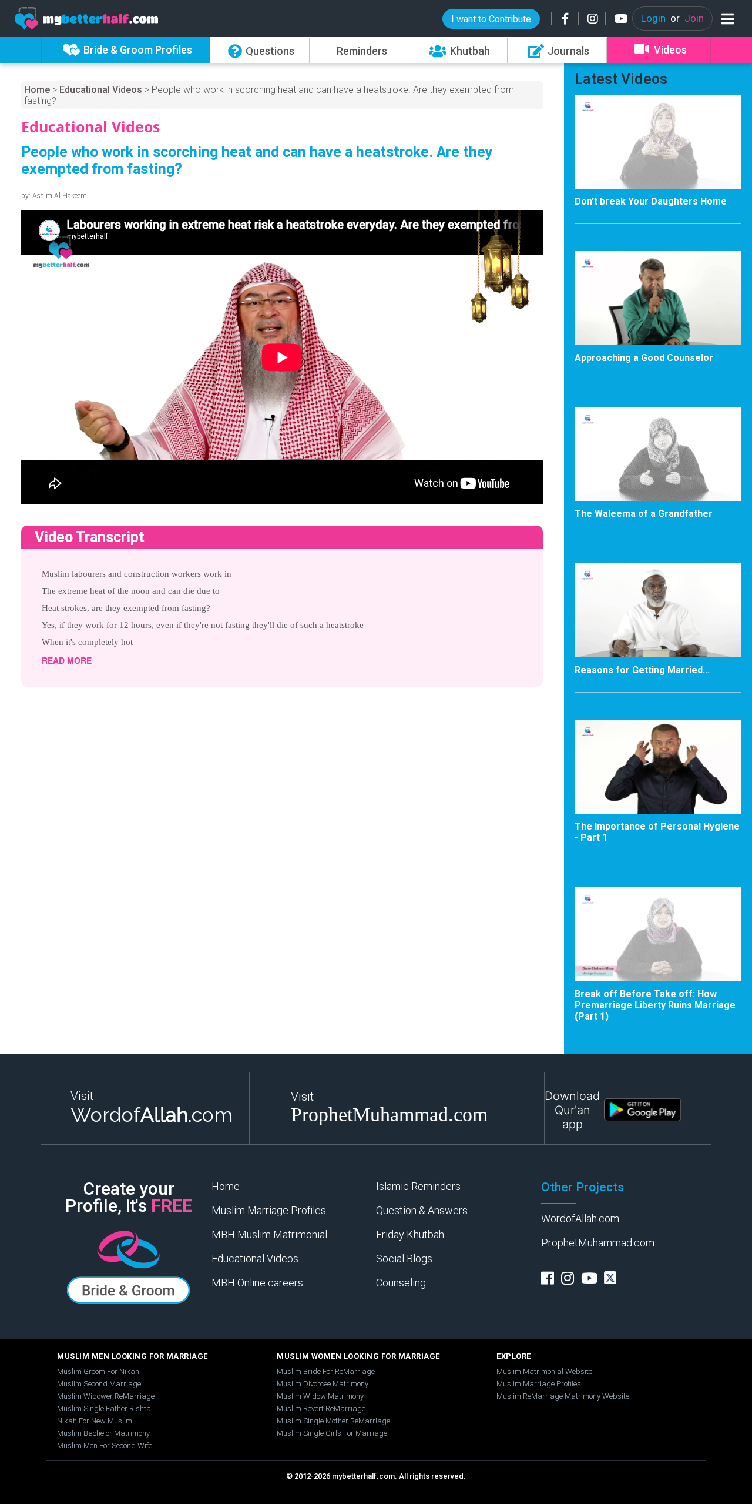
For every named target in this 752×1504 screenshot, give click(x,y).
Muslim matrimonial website (544, 1371)
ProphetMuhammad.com (597, 1242)
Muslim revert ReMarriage (321, 1408)
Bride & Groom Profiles (137, 50)
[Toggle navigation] (725, 18)
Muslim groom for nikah (98, 1371)
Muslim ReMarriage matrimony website (562, 1396)
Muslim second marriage (99, 1383)
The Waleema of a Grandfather (644, 513)
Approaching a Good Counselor (644, 357)
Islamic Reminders (418, 1186)
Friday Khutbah (410, 1234)
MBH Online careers (257, 1282)
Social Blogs (404, 1258)
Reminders (362, 51)
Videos (670, 50)
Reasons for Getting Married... (642, 670)
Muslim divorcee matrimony (322, 1383)
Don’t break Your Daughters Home (651, 201)
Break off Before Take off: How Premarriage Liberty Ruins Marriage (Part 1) (655, 1005)
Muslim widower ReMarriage (106, 1396)
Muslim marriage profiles (538, 1383)
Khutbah (470, 51)
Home (37, 89)
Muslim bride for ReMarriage (326, 1371)
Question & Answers (422, 1210)
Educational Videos (100, 89)
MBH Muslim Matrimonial (269, 1234)
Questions (270, 51)
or (672, 18)
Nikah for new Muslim (94, 1420)
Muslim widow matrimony (320, 1396)
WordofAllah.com (580, 1218)
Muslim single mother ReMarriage (333, 1420)
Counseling (401, 1282)
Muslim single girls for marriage (332, 1433)
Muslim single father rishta (104, 1408)
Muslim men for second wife (104, 1445)
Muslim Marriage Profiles (269, 1210)
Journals (568, 51)
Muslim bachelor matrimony (103, 1433)
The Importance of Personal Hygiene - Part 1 (657, 832)
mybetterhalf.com (363, 1476)
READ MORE (67, 660)
